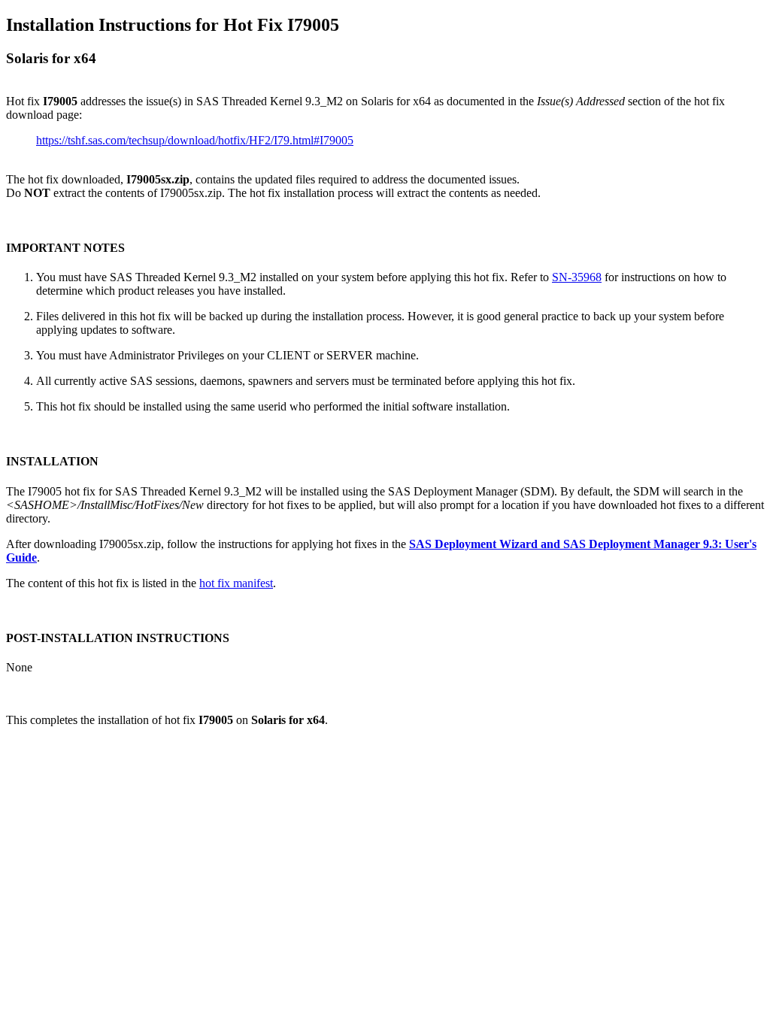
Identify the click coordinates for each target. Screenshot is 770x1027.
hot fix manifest (236, 583)
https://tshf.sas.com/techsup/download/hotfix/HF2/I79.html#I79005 (194, 140)
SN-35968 (577, 277)
